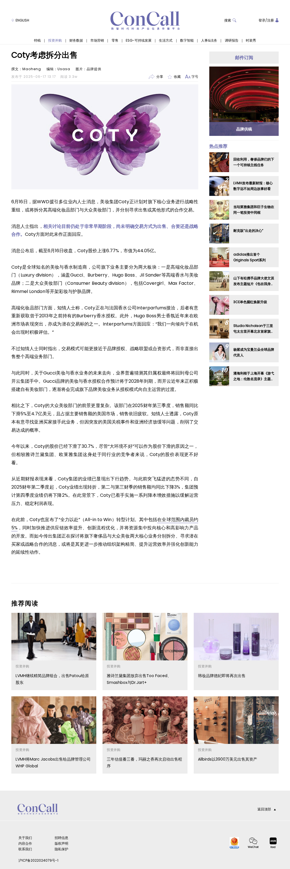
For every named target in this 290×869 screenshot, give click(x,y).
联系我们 (25, 849)
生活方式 (165, 40)
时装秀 (251, 40)
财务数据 (76, 40)
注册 (270, 20)
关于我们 (25, 837)
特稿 (37, 40)
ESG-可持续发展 (139, 40)
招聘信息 (61, 837)
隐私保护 (61, 849)
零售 (115, 40)
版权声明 (61, 843)
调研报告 (231, 40)
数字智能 (187, 40)
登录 (262, 20)
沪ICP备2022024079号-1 (38, 860)
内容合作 (25, 843)
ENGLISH (22, 20)
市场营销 (97, 40)
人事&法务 (209, 40)
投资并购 (55, 40)
